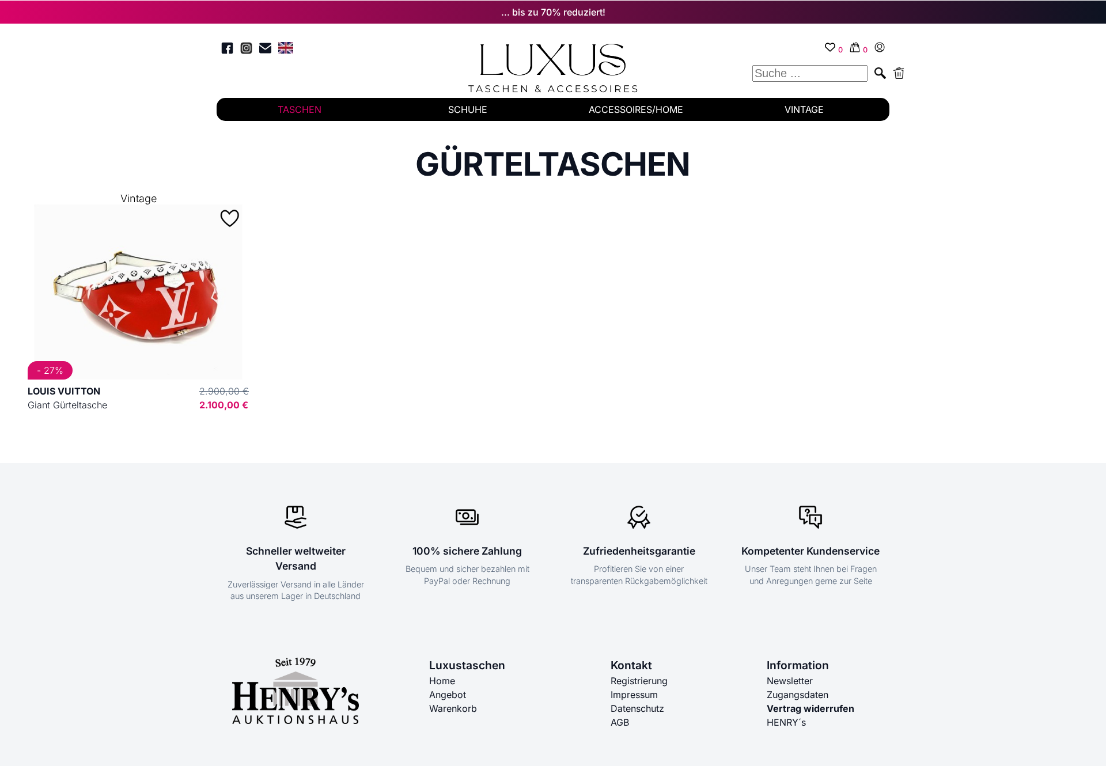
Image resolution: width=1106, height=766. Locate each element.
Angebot (447, 694)
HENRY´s (786, 722)
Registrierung (639, 681)
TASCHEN (299, 109)
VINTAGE (804, 109)
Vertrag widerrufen (810, 708)
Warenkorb (453, 708)
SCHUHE (467, 109)
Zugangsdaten (797, 694)
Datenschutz (637, 708)
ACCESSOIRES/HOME (636, 109)
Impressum (634, 694)
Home (442, 681)
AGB (620, 722)
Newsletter (790, 681)
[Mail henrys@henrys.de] (265, 50)
